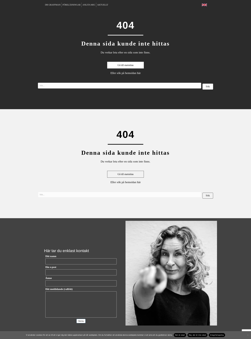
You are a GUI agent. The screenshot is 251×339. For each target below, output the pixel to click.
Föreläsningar (71, 5)
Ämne (48, 278)
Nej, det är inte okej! (197, 335)
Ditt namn (50, 256)
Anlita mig (88, 5)
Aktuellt (102, 5)
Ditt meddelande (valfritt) (59, 289)
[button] (207, 87)
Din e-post (50, 267)
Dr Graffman (53, 5)
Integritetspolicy (217, 335)
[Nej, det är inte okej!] (247, 335)
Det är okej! (180, 335)
